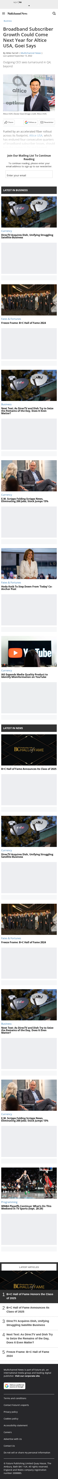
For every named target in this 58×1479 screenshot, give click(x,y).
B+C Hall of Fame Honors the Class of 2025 (29, 1296)
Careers (8, 1432)
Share (10, 122)
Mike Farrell (12, 53)
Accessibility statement (16, 1425)
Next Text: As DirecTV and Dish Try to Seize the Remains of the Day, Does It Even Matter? (29, 1338)
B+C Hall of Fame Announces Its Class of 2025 (27, 1309)
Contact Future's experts (16, 1405)
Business (8, 20)
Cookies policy (11, 1418)
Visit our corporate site (27, 1375)
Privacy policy (11, 1411)
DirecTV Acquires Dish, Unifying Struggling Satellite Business (27, 1322)
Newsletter (49, 122)
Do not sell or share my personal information (27, 1452)
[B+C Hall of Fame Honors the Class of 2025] (29, 1287)
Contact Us (9, 1445)
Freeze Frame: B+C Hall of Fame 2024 (27, 1353)
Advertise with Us (13, 1439)
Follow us (32, 122)
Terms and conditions (15, 1398)
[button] (3, 13)
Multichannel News (31, 53)
